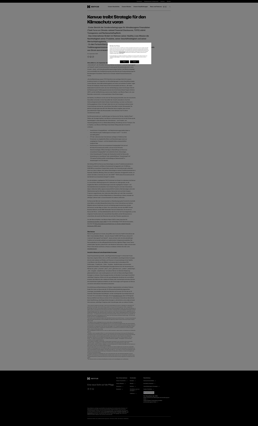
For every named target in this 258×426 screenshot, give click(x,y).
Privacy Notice (122, 52)
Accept (134, 61)
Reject (124, 61)
